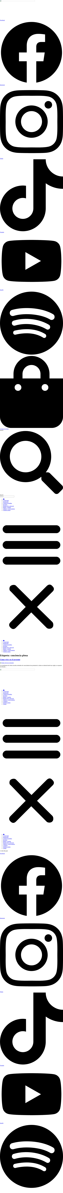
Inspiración (5, 502)
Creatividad (6, 500)
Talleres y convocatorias (9, 508)
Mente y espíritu (7, 507)
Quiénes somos (6, 510)
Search (1, 430)
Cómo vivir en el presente (10, 660)
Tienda (4, 704)
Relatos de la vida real (8, 506)
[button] (31, 575)
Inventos (5, 504)
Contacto (5, 701)
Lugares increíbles (7, 503)
